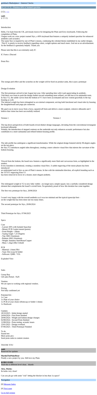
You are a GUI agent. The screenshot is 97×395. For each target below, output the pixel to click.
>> (8, 12)
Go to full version (8, 393)
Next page (8, 388)
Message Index (10, 384)
